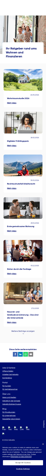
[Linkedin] (22, 429)
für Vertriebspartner (10, 389)
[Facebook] (4, 429)
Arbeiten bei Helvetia (10, 374)
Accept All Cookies (23, 463)
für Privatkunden (8, 412)
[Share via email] (30, 354)
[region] (23, 458)
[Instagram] (16, 429)
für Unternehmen (9, 415)
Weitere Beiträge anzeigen (23, 331)
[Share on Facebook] (15, 354)
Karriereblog (7, 378)
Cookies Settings (23, 469)
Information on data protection (21, 456)
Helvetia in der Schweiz (11, 401)
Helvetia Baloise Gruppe (11, 404)
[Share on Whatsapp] (25, 354)
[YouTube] (10, 429)
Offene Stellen (7, 371)
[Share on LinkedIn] (20, 354)
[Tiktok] (27, 429)
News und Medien (9, 397)
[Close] (43, 444)
